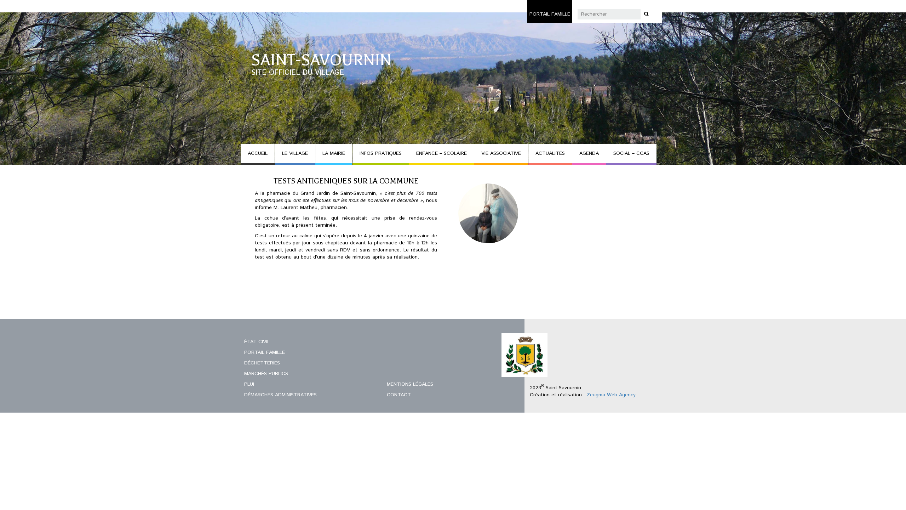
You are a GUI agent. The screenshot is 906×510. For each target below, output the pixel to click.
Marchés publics (266, 373)
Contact (399, 394)
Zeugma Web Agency (611, 394)
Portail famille (549, 14)
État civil (257, 341)
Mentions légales (410, 384)
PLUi (249, 384)
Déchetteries (262, 363)
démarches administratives (280, 394)
